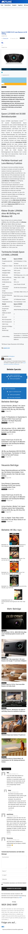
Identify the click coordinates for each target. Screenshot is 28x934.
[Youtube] (3, 926)
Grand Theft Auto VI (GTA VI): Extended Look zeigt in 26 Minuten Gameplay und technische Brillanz (13, 441)
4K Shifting (10, 356)
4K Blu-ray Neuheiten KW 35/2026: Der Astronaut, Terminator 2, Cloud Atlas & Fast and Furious (13, 453)
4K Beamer (22, 38)
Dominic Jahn (5, 38)
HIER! (20, 897)
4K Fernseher (4, 489)
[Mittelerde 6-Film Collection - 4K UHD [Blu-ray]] (14, 544)
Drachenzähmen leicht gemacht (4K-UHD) (11, 601)
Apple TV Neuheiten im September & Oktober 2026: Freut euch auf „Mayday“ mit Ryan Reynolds (14, 419)
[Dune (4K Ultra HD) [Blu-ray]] (14, 586)
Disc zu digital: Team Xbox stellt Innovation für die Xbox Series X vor (13, 518)
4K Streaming (4, 422)
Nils (8, 772)
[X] (2, 926)
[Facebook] (1, 926)
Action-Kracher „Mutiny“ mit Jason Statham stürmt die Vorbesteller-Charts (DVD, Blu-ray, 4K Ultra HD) (13, 407)
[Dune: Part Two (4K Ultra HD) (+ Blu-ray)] (14, 572)
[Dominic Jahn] (2, 361)
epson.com (7, 348)
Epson (13, 356)
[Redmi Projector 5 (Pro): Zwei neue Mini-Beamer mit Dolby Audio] (14, 673)
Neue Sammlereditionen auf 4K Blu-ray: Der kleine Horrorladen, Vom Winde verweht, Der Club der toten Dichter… (13, 473)
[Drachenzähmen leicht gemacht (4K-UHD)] (18, 600)
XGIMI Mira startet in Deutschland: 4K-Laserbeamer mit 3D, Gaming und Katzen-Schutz (13, 760)
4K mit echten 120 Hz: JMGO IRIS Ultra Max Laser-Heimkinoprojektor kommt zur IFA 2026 (13, 430)
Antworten (9, 786)
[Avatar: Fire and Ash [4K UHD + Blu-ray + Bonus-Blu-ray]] (14, 558)
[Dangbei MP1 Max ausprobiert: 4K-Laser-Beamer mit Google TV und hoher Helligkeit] (14, 648)
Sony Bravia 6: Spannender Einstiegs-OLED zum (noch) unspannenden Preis (10, 485)
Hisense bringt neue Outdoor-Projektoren (13, 735)
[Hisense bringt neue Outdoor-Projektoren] (14, 723)
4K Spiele (3, 445)
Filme (3, 411)
